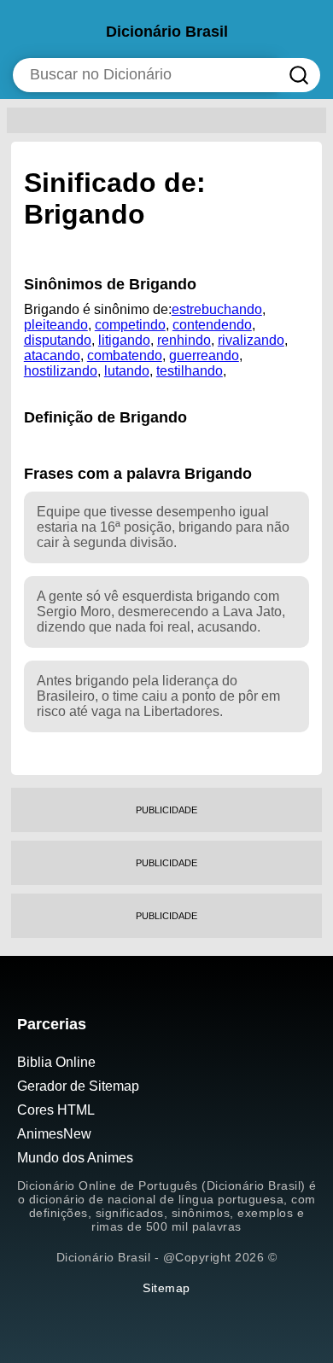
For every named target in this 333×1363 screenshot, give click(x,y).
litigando (124, 340)
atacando (52, 355)
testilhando (189, 371)
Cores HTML (56, 1110)
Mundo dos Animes (75, 1157)
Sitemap (166, 1288)
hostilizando (60, 371)
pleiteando (56, 324)
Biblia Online (56, 1062)
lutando (126, 371)
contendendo (212, 324)
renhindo (184, 340)
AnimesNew (54, 1134)
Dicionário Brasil (167, 31)
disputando (57, 340)
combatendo (124, 355)
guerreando (204, 355)
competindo (130, 324)
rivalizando (251, 340)
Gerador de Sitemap (78, 1086)
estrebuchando (217, 309)
